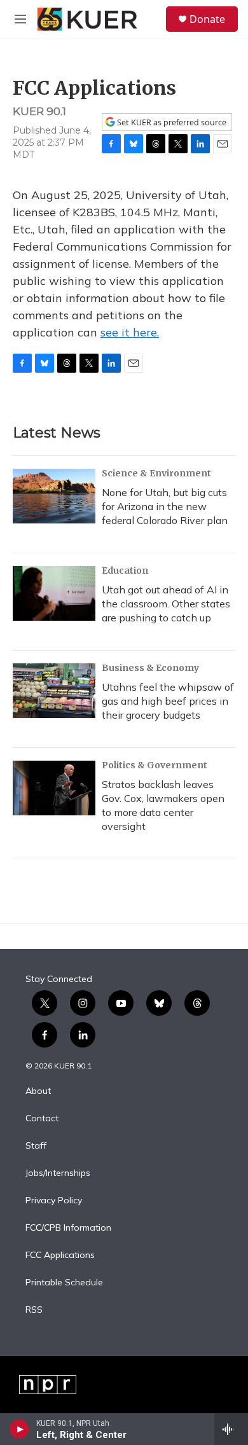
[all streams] (231, 1429)
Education (125, 570)
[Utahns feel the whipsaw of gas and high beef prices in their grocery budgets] (54, 690)
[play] (19, 1429)
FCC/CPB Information (68, 1228)
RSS (34, 1310)
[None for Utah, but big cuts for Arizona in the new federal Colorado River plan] (54, 496)
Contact (42, 1119)
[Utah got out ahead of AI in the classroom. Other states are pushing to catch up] (54, 593)
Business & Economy (150, 668)
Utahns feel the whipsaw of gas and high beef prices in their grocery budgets (168, 701)
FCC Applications (60, 1255)
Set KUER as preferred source (170, 122)
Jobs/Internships (57, 1173)
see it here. (129, 332)
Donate (207, 19)
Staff (35, 1146)
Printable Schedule (64, 1283)
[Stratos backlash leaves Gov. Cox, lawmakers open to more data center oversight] (54, 788)
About (38, 1091)
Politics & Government (154, 765)
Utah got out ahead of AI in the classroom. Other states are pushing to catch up (166, 603)
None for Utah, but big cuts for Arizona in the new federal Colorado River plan (165, 506)
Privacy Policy (53, 1201)
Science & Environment (156, 473)
